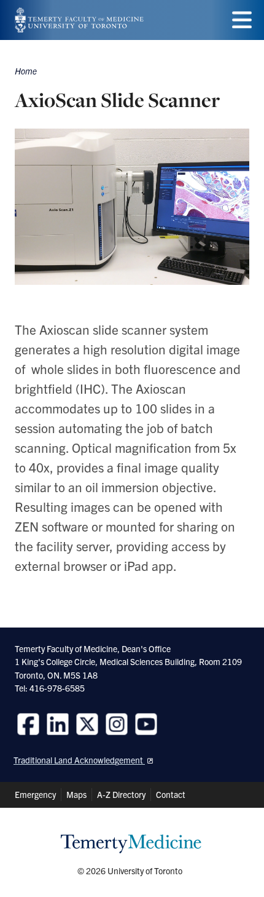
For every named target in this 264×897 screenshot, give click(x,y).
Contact (170, 794)
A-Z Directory (121, 794)
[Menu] (242, 20)
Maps (76, 794)
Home (26, 70)
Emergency (35, 794)
